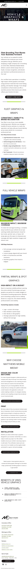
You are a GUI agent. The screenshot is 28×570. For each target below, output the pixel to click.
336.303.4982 (21, 1)
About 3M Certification (10, 426)
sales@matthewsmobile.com (10, 1)
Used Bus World (5, 547)
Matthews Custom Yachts (7, 549)
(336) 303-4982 (5, 528)
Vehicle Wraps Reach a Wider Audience (13, 494)
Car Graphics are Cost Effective (13, 500)
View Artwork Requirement (12, 401)
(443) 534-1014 (5, 537)
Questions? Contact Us (10, 452)
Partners (4, 541)
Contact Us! (14, 472)
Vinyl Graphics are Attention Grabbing (12, 488)
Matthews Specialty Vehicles (7, 545)
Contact (8, 561)
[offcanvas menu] (26, 5)
